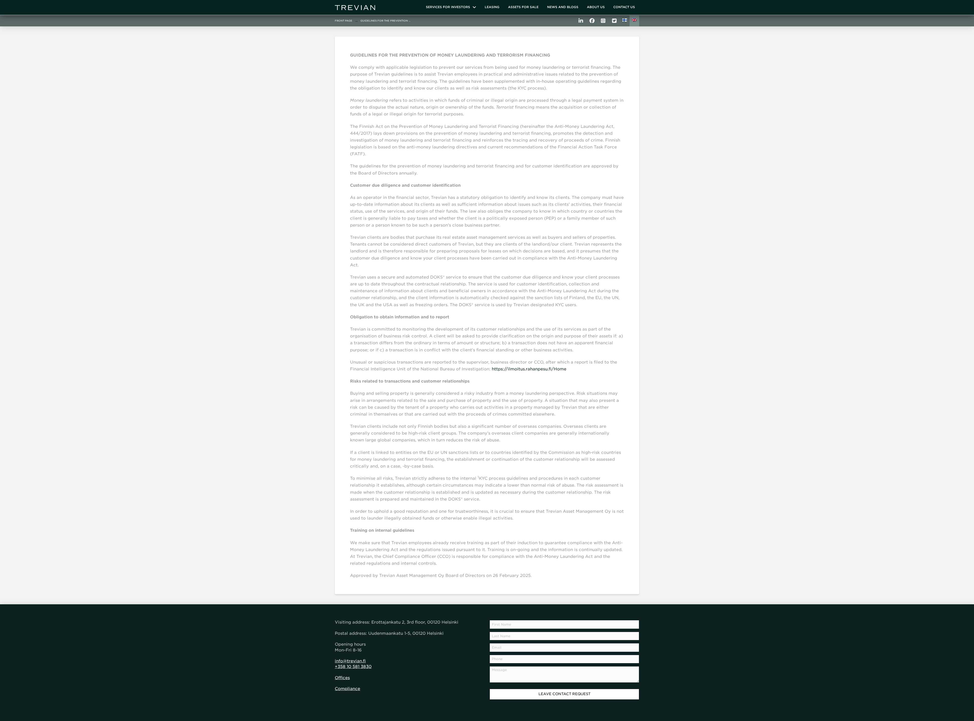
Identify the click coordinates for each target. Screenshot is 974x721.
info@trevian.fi (350, 661)
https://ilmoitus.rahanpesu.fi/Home (529, 369)
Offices (342, 677)
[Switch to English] (634, 20)
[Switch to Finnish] (625, 20)
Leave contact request (564, 694)
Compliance (347, 688)
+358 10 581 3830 (353, 666)
